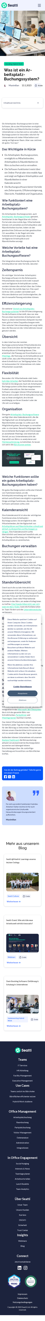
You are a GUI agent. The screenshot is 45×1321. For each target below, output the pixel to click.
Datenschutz (22, 1298)
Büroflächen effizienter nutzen (23, 1096)
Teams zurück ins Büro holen (22, 1091)
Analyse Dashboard (10, 740)
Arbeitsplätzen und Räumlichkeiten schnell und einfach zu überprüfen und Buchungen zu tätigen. (22, 529)
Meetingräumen (9, 717)
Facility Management (22, 1075)
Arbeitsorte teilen (22, 1179)
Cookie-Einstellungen (22, 687)
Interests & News (22, 1168)
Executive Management (22, 1080)
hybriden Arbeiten (10, 381)
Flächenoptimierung (11, 442)
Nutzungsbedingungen (22, 1302)
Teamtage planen (22, 1173)
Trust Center (22, 1230)
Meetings (6, 356)
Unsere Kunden (22, 1210)
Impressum (22, 1294)
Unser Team (22, 1204)
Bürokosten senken (22, 444)
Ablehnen (22, 700)
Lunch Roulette (22, 1184)
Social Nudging (22, 1163)
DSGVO (22, 1220)
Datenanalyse (22, 1137)
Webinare (22, 1241)
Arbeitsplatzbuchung (22, 1117)
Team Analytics (22, 1189)
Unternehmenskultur (33, 609)
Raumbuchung (22, 1122)
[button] (39, 5)
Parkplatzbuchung (22, 1127)
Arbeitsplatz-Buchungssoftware (16, 216)
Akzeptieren (22, 693)
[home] (9, 5)
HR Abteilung (22, 1070)
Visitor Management (22, 1132)
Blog (22, 1246)
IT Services (22, 1065)
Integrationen (22, 1148)
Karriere (22, 1215)
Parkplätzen (21, 715)
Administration (22, 1142)
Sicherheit (22, 1225)
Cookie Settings (9, 1318)
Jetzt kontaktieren (22, 1261)
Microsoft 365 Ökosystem (29, 709)
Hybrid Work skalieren (22, 1101)
